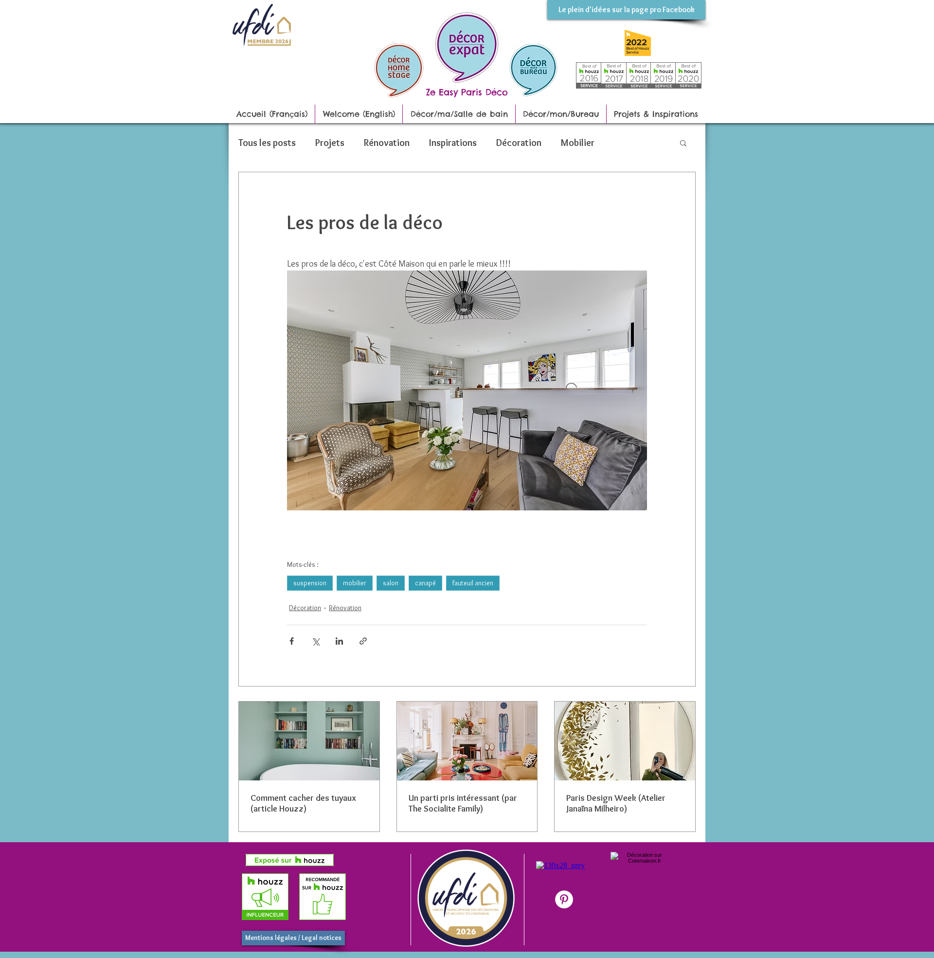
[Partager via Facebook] (291, 641)
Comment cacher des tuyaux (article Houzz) (303, 803)
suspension (309, 582)
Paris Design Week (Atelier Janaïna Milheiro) (615, 803)
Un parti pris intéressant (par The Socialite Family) (463, 803)
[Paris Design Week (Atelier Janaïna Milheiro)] (625, 741)
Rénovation (387, 142)
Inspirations (453, 142)
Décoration (518, 142)
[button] (683, 142)
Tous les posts (267, 142)
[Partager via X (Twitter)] (315, 641)
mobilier (354, 582)
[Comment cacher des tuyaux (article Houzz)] (309, 741)
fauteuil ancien (472, 582)
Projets (329, 142)
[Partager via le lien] (363, 641)
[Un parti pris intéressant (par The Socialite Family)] (467, 741)
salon (390, 582)
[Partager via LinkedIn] (339, 641)
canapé (425, 582)
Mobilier (577, 142)
